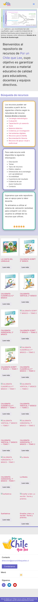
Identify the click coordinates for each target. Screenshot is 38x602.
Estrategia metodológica (18, 118)
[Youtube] (15, 585)
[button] (33, 4)
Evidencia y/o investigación (19, 131)
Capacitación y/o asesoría (18, 123)
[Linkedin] (9, 585)
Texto (11, 126)
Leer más (6, 267)
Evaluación (13, 121)
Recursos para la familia (18, 136)
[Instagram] (4, 585)
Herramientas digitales (17, 133)
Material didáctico (15, 128)
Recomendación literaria (18, 138)
